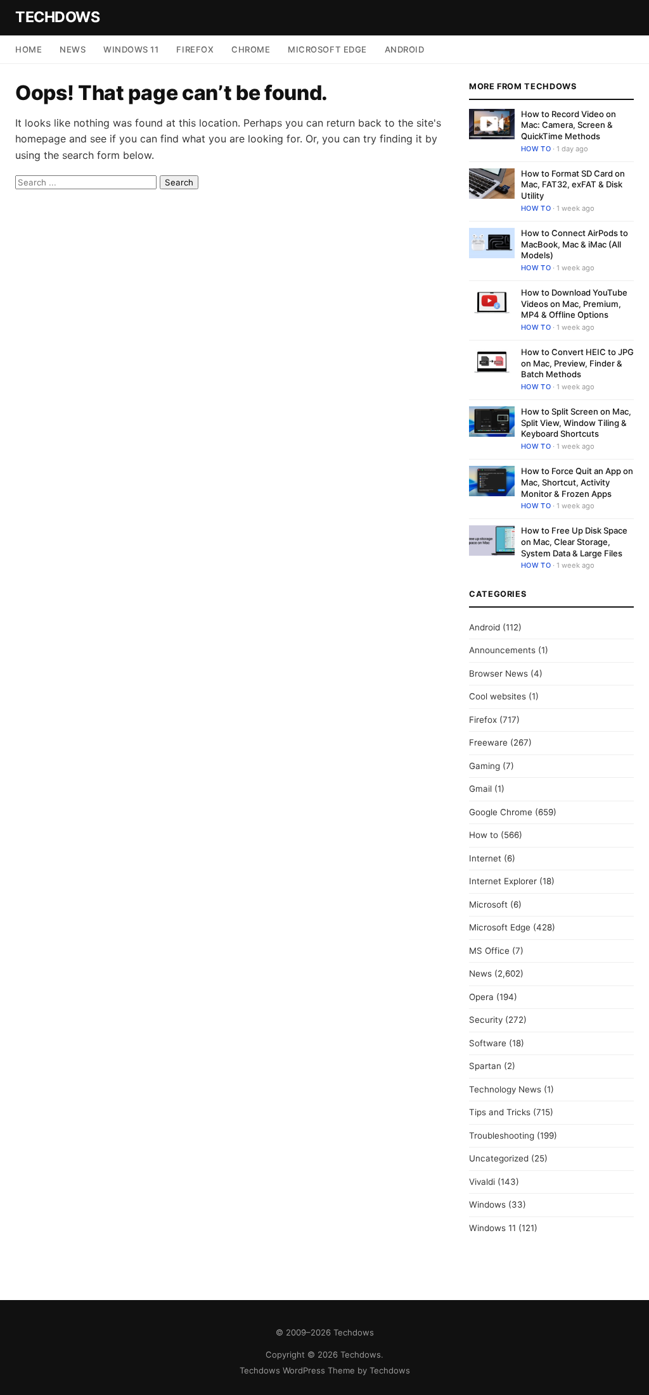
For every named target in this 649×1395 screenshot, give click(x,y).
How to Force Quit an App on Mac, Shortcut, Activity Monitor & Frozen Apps (577, 482)
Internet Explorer (503, 881)
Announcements (502, 650)
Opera (481, 997)
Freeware (488, 742)
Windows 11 (130, 49)
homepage (40, 138)
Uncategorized (499, 1158)
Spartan (485, 1066)
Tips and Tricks (499, 1112)
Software (487, 1043)
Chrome (250, 49)
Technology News (505, 1089)
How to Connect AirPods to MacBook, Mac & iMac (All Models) (574, 244)
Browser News (498, 673)
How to (536, 148)
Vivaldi (482, 1182)
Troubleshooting (501, 1135)
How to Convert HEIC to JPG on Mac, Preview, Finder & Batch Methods (577, 363)
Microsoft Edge (327, 49)
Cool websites (497, 696)
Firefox (195, 49)
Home (28, 49)
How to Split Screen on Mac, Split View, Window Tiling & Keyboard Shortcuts (576, 422)
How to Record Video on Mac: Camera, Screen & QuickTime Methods (568, 125)
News (73, 49)
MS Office (489, 951)
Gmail (480, 789)
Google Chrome (500, 812)
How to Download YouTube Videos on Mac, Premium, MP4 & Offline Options (574, 303)
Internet (485, 858)
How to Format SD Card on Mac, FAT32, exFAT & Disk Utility (573, 184)
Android (405, 49)
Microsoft (488, 904)
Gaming (484, 766)
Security (486, 1020)
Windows (487, 1204)
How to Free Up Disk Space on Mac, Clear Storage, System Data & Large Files (574, 541)
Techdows (57, 17)
